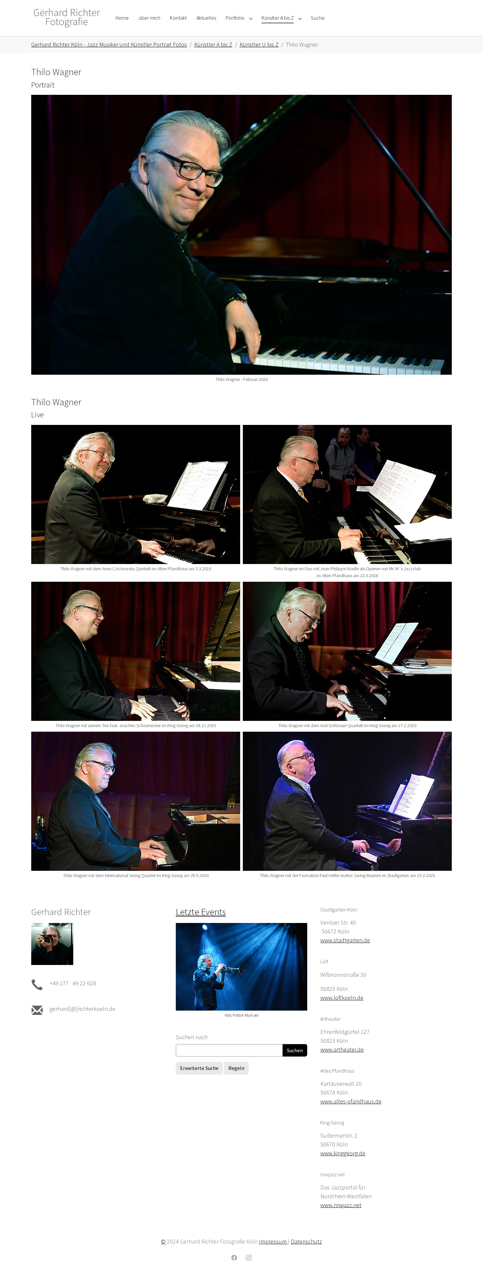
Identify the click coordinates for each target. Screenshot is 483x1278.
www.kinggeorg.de (342, 1153)
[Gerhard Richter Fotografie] (67, 17)
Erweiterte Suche (199, 1068)
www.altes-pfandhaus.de (350, 1101)
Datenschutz (306, 1241)
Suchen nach (192, 1037)
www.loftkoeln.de (341, 997)
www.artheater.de (342, 1049)
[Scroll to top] (467, 1262)
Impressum (273, 1241)
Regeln (236, 1068)
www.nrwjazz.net (340, 1205)
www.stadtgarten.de (345, 940)
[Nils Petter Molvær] (241, 967)
